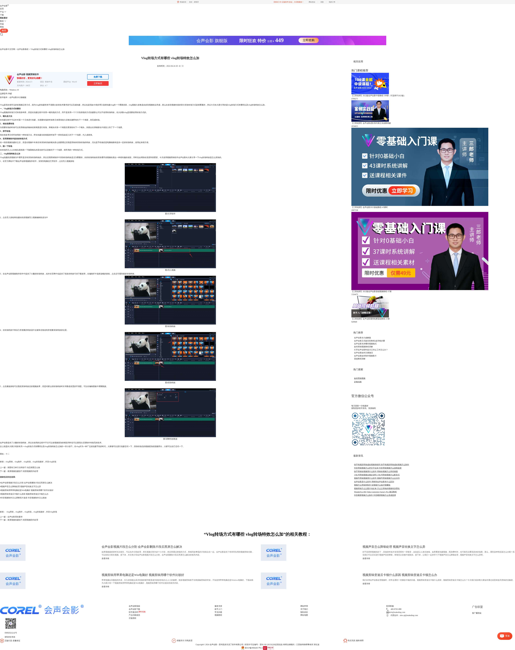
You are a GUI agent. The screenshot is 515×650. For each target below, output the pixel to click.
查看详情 (105, 559)
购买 (4, 30)
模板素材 (4, 18)
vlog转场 (27, 462)
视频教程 (218, 615)
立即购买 (98, 83)
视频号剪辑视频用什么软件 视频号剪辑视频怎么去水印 (377, 478)
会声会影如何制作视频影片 (365, 356)
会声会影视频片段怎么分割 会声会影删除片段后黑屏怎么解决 (26, 483)
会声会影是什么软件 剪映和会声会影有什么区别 (374, 482)
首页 (2, 9)
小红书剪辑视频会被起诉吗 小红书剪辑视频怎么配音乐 (377, 475)
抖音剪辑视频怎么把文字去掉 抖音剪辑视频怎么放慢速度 (378, 468)
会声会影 (4, 6)
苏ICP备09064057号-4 (253, 648)
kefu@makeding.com (397, 612)
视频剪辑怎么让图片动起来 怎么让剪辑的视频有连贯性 (377, 489)
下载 (2, 15)
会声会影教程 (22, 49)
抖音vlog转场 (50, 462)
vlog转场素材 (38, 462)
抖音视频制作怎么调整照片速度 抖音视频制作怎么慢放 (23, 498)
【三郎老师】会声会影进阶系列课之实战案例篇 (371, 123)
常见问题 (218, 612)
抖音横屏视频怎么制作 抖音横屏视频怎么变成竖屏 (375, 495)
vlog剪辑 (9, 462)
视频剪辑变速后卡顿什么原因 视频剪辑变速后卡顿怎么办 (24, 494)
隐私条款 (304, 612)
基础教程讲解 (359, 359)
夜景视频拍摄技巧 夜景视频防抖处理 (23, 471)
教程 (2, 21)
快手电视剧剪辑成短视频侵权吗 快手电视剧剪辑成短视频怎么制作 (381, 465)
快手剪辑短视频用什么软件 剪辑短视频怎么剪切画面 (376, 472)
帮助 (2, 27)
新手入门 (218, 609)
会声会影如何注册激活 (363, 353)
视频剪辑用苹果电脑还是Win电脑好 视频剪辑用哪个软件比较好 (26, 490)
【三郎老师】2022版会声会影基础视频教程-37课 (371, 291)
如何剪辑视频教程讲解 (363, 347)
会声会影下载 (134, 609)
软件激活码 (133, 612)
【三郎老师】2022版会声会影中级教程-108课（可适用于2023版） (378, 96)
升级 (2, 24)
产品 (2, 12)
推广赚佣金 (476, 613)
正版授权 (132, 618)
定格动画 (358, 382)
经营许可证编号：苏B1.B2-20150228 (260, 645)
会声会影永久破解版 (362, 338)
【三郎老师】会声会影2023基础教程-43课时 (369, 207)
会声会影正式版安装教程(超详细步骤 (369, 341)
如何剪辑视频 (359, 378)
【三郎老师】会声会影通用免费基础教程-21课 (370, 319)
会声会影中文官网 (7, 49)
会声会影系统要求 (15, 517)
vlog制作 (18, 462)
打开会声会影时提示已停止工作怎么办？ (371, 350)
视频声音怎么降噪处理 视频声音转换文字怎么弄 (20, 487)
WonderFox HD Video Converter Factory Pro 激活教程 (375, 492)
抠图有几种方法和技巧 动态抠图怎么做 (24, 467)
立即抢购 (308, 40)
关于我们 (304, 609)
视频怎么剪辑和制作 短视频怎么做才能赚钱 (372, 485)
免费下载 (98, 77)
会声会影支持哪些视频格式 (365, 344)
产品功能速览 (134, 615)
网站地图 (304, 615)
